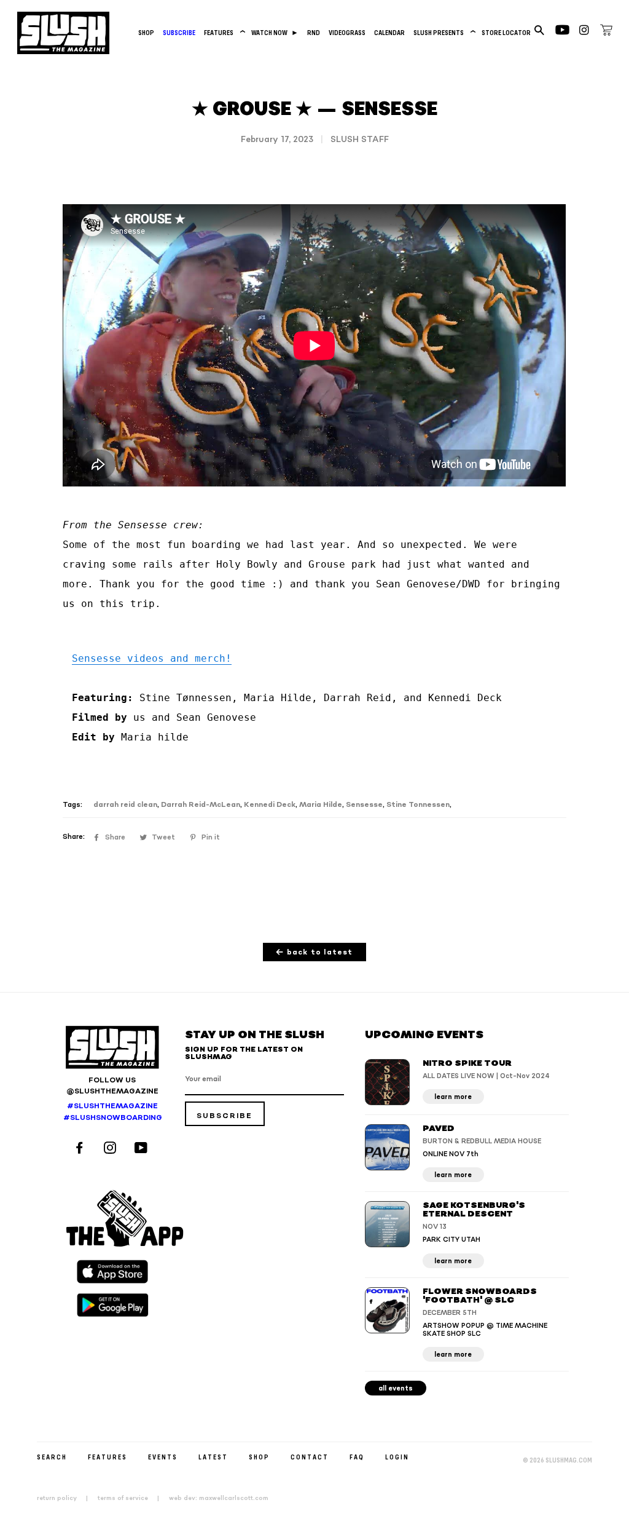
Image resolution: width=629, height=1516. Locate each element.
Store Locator (506, 32)
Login (397, 1456)
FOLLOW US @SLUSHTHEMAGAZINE (112, 1086)
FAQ (357, 1456)
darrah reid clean (125, 805)
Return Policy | (66, 1498)
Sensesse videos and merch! (152, 658)
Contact (310, 1456)
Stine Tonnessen (418, 805)
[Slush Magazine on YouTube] (142, 1149)
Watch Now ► (275, 32)
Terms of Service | (132, 1498)
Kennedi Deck (269, 805)
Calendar (389, 32)
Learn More (453, 1096)
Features (223, 32)
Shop (146, 32)
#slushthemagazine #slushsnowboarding (112, 1112)
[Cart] (606, 32)
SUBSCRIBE (179, 32)
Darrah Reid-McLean (200, 805)
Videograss (347, 32)
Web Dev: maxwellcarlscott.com (218, 1498)
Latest (213, 1456)
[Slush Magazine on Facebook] (81, 1149)
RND (313, 32)
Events (163, 1456)
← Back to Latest (314, 952)
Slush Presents (443, 32)
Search (52, 1456)
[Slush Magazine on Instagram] (112, 1149)
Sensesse (364, 805)
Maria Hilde (320, 805)
